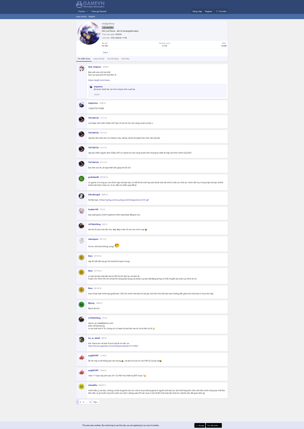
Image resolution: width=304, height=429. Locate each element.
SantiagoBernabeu (131, 31)
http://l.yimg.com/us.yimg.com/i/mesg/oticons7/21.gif (124, 200)
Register (92, 16)
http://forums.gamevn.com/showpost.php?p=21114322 (113, 346)
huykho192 (93, 209)
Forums (81, 11)
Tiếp (95, 402)
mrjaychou (98, 86)
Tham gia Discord (98, 11)
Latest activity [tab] (98, 58)
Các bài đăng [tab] (113, 58)
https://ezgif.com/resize (99, 80)
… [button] (87, 402)
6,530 (224, 45)
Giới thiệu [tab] (125, 58)
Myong (91, 303)
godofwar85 (93, 177)
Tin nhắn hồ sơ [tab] (84, 58)
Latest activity (81, 16)
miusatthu (92, 385)
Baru (90, 256)
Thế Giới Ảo (93, 117)
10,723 (105, 45)
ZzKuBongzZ (94, 194)
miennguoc (93, 239)
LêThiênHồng (94, 224)
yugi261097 (93, 355)
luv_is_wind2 (94, 338)
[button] (87, 11)
